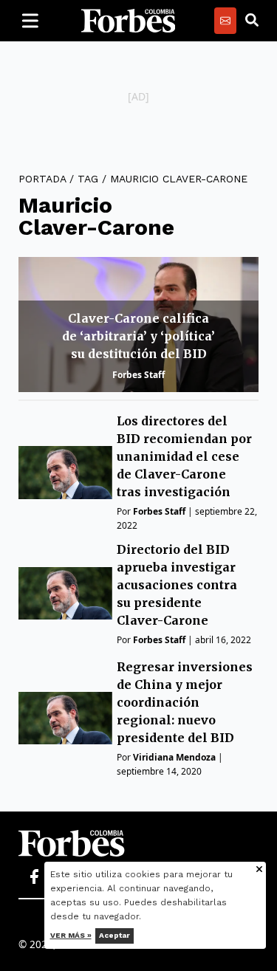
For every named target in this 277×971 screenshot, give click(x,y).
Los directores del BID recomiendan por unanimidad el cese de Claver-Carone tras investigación (184, 456)
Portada (42, 179)
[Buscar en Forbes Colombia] (252, 20)
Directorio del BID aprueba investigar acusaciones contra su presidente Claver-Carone (177, 585)
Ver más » (71, 935)
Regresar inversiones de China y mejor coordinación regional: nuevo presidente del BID (185, 702)
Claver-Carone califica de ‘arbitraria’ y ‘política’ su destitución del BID (138, 336)
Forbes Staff (138, 374)
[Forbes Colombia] (128, 20)
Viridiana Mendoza (174, 757)
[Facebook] (34, 877)
